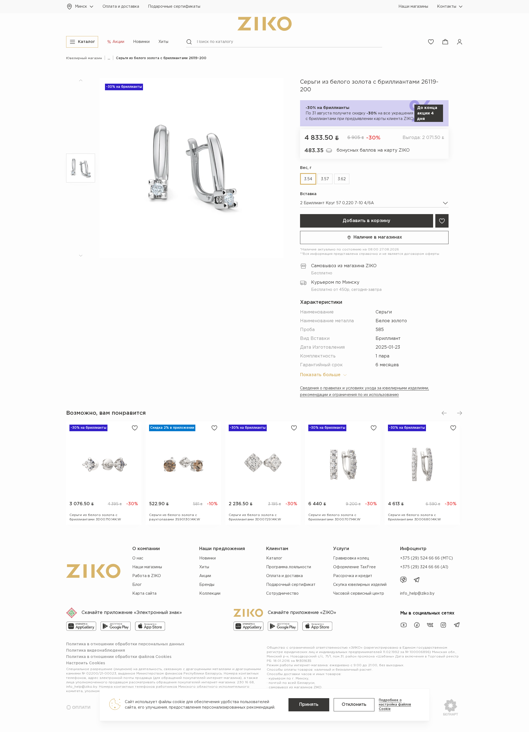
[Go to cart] (445, 42)
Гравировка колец (351, 558)
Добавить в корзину (366, 221)
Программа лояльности (288, 567)
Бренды (206, 584)
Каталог (274, 558)
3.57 (325, 179)
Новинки (141, 41)
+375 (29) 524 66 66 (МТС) (426, 558)
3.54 (308, 179)
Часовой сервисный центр (358, 593)
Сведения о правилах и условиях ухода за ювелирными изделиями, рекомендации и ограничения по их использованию (364, 392)
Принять (309, 705)
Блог (137, 584)
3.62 (342, 179)
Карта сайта (144, 593)
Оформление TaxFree (354, 567)
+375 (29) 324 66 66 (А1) (424, 567)
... (109, 58)
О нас (137, 558)
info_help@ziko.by (417, 593)
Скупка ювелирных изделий (360, 584)
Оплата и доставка (120, 6)
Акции (205, 576)
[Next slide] (459, 413)
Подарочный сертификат (290, 584)
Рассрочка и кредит (352, 576)
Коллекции (209, 593)
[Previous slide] (444, 413)
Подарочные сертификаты (174, 6)
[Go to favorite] (431, 42)
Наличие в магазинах (377, 237)
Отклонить (354, 705)
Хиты (163, 41)
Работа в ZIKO (146, 576)
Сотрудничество (282, 593)
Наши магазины (413, 6)
